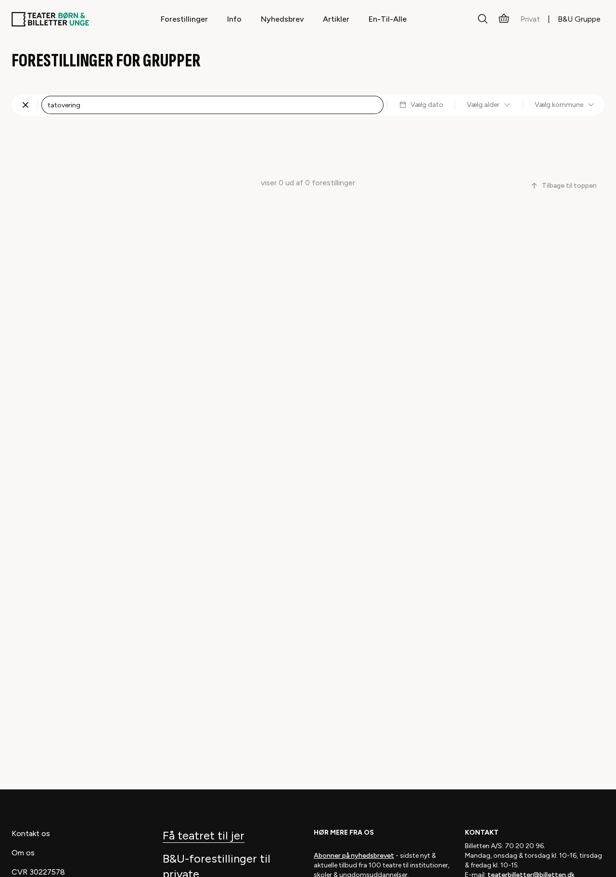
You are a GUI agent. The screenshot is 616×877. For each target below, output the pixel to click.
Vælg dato (427, 105)
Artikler (336, 19)
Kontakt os (31, 833)
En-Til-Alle (388, 19)
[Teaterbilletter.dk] (50, 19)
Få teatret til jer (203, 835)
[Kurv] (504, 19)
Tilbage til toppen (569, 185)
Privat (530, 19)
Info (234, 19)
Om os (23, 852)
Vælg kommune (559, 105)
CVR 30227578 (38, 872)
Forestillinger (184, 19)
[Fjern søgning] (25, 105)
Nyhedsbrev (282, 19)
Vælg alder (483, 105)
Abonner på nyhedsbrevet (354, 855)
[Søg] (482, 19)
